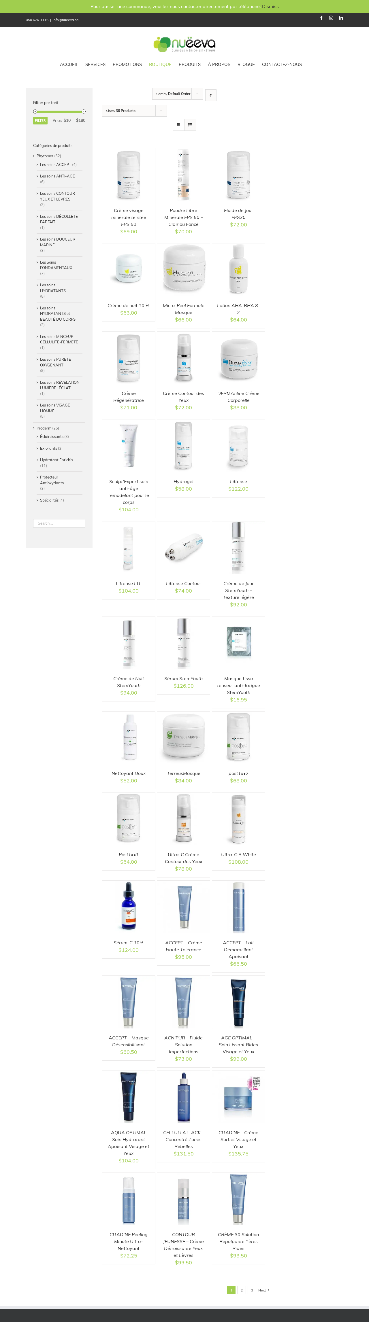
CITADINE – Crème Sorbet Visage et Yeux (238, 1139)
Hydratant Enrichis (56, 459)
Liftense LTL (129, 583)
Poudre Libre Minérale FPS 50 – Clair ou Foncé (183, 217)
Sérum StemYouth (183, 678)
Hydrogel (183, 481)
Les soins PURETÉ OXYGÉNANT (55, 362)
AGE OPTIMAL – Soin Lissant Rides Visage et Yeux (238, 1044)
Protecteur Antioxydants (52, 480)
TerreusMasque (183, 773)
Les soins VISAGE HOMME (55, 408)
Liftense (238, 481)
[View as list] (190, 125)
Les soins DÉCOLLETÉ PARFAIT (59, 219)
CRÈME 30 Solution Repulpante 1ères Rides (238, 1241)
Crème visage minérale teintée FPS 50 (128, 217)
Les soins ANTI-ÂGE (57, 176)
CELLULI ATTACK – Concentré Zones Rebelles (183, 1139)
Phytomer (45, 156)
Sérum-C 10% (129, 942)
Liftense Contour (183, 583)
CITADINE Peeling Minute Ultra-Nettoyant (129, 1241)
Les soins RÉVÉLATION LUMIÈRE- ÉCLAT (60, 385)
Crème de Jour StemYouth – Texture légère (238, 590)
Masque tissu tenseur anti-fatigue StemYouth (238, 685)
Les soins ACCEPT (55, 164)
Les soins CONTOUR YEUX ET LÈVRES (57, 196)
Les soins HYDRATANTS (53, 288)
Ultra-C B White (238, 854)
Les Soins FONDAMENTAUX (56, 265)
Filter (40, 120)
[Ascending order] (210, 95)
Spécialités (49, 500)
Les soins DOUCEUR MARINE (57, 242)
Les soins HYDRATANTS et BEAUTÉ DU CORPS (58, 313)
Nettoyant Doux (129, 773)
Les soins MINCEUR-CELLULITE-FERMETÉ (59, 339)
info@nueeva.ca (65, 20)
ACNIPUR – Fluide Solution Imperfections (183, 1044)
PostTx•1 (129, 854)
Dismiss (270, 6)
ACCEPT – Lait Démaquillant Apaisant (238, 949)
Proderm (44, 428)
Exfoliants (48, 448)
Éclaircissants (51, 436)
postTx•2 (238, 773)
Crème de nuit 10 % (129, 305)
